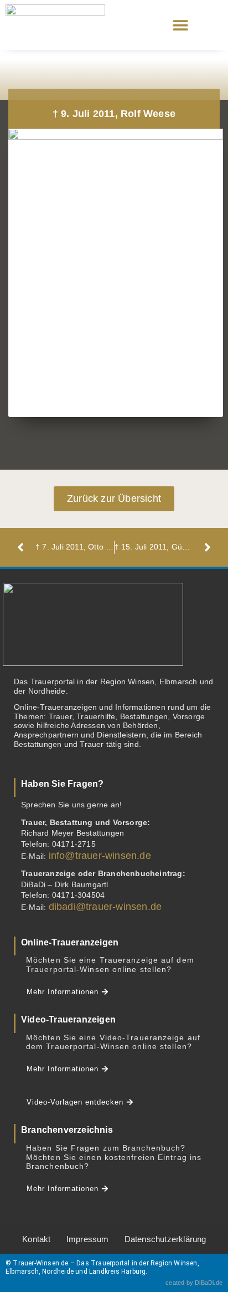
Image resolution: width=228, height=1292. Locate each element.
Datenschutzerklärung (165, 1239)
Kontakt (36, 1239)
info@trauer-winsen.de (100, 855)
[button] (180, 25)
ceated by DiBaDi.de (193, 1282)
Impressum (87, 1239)
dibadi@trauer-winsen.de (105, 906)
